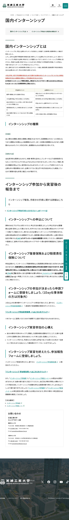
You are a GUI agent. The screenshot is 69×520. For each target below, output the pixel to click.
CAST (19, 238)
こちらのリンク (47, 273)
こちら (9, 273)
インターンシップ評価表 (18, 378)
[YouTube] (61, 482)
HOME (12, 15)
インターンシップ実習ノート (15, 406)
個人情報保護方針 (25, 498)
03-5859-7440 (14, 428)
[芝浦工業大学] (13, 6)
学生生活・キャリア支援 (23, 15)
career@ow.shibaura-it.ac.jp (19, 431)
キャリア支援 (35, 15)
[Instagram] (55, 482)
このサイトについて (13, 498)
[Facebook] (48, 482)
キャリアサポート (45, 15)
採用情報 (2, 498)
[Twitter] (42, 482)
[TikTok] (67, 482)
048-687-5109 (14, 441)
